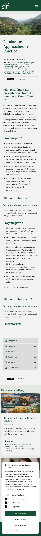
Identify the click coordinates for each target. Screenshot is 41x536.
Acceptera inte (20, 525)
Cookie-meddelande (11, 531)
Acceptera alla (20, 513)
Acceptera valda (20, 519)
